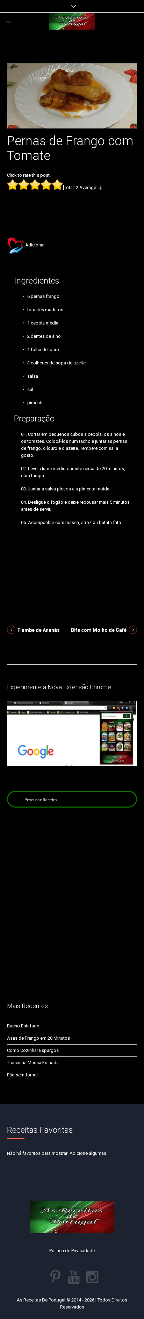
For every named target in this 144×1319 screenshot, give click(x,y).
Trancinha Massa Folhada (33, 1062)
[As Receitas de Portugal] (72, 21)
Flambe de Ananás (38, 630)
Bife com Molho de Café (99, 630)
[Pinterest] (55, 1277)
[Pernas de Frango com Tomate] (72, 95)
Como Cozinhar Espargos (33, 1050)
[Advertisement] (72, 202)
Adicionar (35, 244)
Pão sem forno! (22, 1074)
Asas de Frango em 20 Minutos (38, 1038)
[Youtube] (74, 1277)
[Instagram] (92, 1277)
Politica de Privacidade (72, 1250)
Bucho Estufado (23, 1025)
